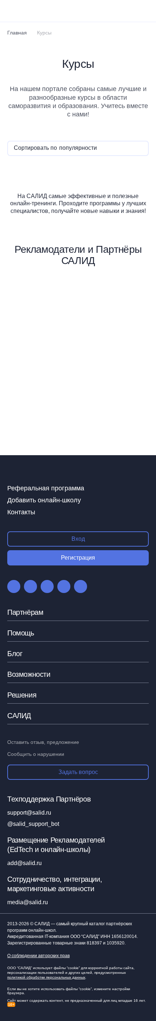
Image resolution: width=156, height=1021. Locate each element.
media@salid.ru (27, 902)
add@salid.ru (24, 863)
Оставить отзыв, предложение (43, 742)
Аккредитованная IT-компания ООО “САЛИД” (72, 936)
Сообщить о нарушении (35, 754)
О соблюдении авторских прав (38, 956)
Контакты (21, 512)
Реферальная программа (45, 488)
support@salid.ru (29, 813)
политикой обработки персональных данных (46, 977)
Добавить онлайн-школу (44, 500)
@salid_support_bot (33, 824)
